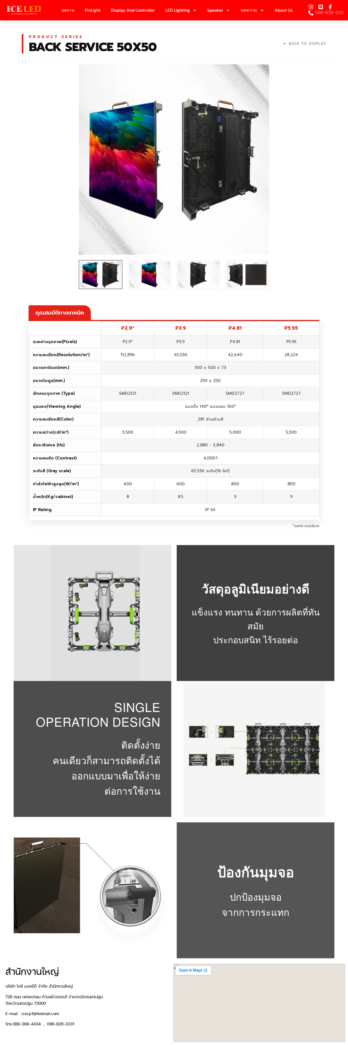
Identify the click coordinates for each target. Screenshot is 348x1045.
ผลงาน (68, 10)
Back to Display (307, 43)
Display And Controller (133, 10)
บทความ (249, 10)
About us (284, 10)
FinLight (93, 10)
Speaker (215, 10)
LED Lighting (177, 10)
